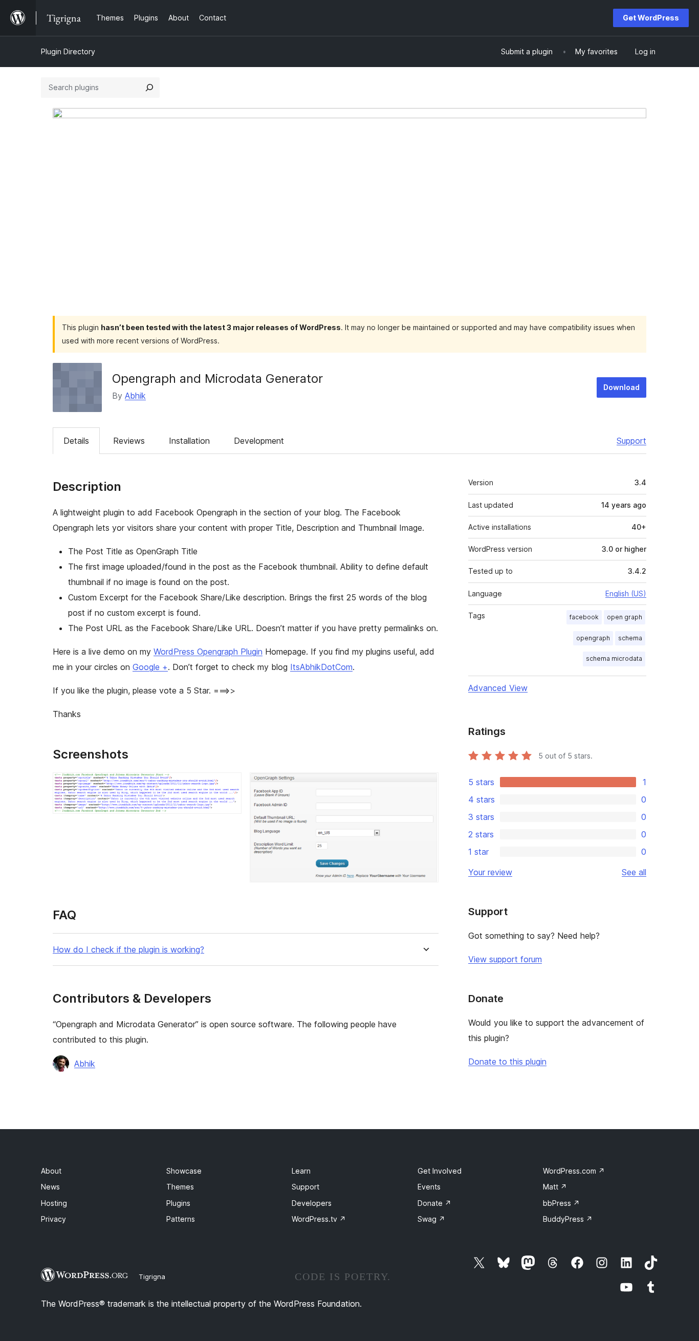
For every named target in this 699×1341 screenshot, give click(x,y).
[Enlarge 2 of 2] (425, 786)
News (50, 1186)
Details (76, 441)
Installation (189, 441)
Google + (150, 667)
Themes (180, 1186)
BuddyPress (568, 1219)
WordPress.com (574, 1170)
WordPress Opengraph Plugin (208, 651)
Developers (312, 1203)
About (51, 1170)
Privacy (53, 1219)
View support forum (505, 959)
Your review (490, 872)
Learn (301, 1170)
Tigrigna (152, 1276)
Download (621, 387)
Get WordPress (651, 17)
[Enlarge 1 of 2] (228, 786)
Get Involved (440, 1170)
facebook (584, 617)
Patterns (180, 1219)
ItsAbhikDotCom (321, 667)
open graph (624, 617)
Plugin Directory (68, 51)
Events (429, 1186)
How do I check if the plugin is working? (128, 950)
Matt (555, 1186)
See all (634, 872)
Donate (434, 1203)
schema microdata (614, 658)
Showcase (184, 1170)
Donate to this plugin (507, 1061)
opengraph (593, 638)
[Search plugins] (149, 87)
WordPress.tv (319, 1219)
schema (630, 638)
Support (631, 441)
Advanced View (498, 688)
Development (259, 441)
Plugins (178, 1203)
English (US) (625, 593)
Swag (431, 1219)
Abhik (135, 396)
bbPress (561, 1203)
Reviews (129, 441)
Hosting (54, 1203)
